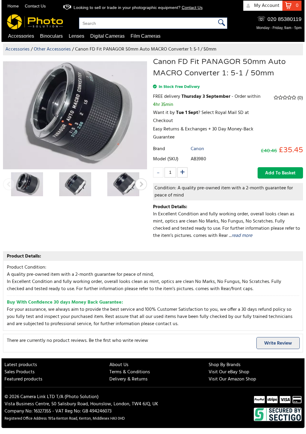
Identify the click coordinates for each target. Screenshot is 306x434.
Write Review (278, 343)
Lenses (76, 35)
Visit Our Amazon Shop (232, 379)
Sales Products (19, 372)
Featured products (23, 379)
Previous (9, 184)
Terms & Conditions (129, 372)
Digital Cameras (107, 35)
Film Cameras (145, 35)
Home (13, 6)
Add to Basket (280, 173)
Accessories (21, 35)
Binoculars (51, 35)
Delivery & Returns (128, 379)
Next (141, 184)
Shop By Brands (225, 365)
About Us (118, 365)
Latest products (20, 365)
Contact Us (35, 6)
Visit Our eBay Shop (229, 372)
